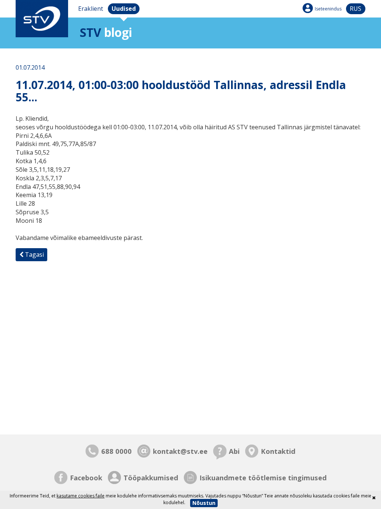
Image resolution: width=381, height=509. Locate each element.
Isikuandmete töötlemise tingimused (263, 477)
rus (355, 8)
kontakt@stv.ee (180, 451)
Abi (234, 451)
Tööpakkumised (151, 477)
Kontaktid (278, 451)
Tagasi (33, 254)
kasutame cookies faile (81, 496)
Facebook (86, 477)
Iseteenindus (328, 9)
